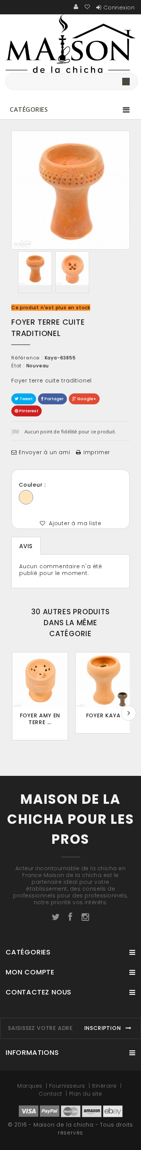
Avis (26, 546)
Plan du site (85, 1094)
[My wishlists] (88, 7)
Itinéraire (105, 1086)
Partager (53, 399)
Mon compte (30, 972)
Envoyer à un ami (44, 452)
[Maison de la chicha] (70, 43)
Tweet (25, 399)
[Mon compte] (76, 7)
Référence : (27, 358)
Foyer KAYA (103, 715)
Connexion (119, 7)
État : (17, 365)
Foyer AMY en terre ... (40, 719)
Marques (30, 1086)
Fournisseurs (68, 1086)
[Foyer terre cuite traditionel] (35, 268)
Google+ (86, 399)
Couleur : (33, 484)
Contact (51, 1094)
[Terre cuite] (26, 497)
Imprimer (96, 452)
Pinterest (28, 411)
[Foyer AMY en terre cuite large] (40, 680)
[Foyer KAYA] (103, 680)
